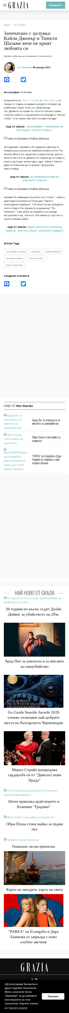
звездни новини (14, 258)
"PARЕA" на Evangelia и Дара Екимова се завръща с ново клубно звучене (46, 459)
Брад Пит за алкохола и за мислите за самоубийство (46, 422)
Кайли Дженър (50, 100)
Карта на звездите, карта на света (34, 889)
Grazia (7, 25)
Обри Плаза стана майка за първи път (46, 439)
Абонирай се (55, 5)
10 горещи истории (16, 251)
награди (35, 251)
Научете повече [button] (18, 1008)
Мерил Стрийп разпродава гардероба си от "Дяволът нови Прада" (34, 774)
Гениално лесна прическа (33, 846)
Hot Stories (20, 25)
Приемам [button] (53, 996)
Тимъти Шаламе (30, 100)
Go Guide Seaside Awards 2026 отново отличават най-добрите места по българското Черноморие (33, 717)
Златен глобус (36, 258)
